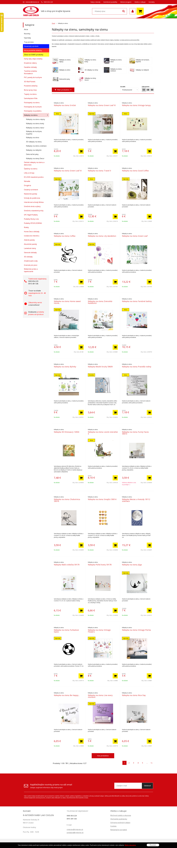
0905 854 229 (48, 2)
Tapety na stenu (30, 94)
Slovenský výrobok (31, 46)
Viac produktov (103, 756)
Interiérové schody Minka (34, 202)
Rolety (26, 227)
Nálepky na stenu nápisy (35, 119)
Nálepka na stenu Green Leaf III (68, 170)
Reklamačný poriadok (118, 830)
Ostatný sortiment (31, 190)
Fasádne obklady (30, 67)
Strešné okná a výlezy (32, 206)
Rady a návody (95, 2)
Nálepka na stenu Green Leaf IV (102, 105)
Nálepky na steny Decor (35, 158)
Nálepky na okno (32, 137)
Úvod (53, 23)
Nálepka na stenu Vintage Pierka (136, 630)
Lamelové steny (30, 248)
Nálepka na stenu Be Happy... (67, 695)
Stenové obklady (30, 252)
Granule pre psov (30, 265)
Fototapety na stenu (32, 102)
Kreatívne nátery (30, 63)
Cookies (113, 826)
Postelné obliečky (30, 86)
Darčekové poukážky (110, 2)
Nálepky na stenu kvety (35, 123)
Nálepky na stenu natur (35, 128)
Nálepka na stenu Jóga (132, 564)
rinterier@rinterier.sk (32, 2)
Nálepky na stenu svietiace (36, 146)
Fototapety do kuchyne (33, 107)
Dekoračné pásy (32, 154)
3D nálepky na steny (34, 142)
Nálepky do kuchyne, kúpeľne (34, 132)
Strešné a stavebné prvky (33, 210)
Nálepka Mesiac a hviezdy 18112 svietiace (136, 500)
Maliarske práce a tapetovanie (31, 270)
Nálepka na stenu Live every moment (100, 696)
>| (151, 763)
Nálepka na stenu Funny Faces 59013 (135, 433)
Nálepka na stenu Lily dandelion (102, 236)
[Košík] (141, 11)
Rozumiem (153, 845)
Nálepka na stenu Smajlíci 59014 (102, 499)
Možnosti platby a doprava (120, 815)
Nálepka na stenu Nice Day (134, 695)
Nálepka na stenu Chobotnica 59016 (67, 500)
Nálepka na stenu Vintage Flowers (99, 631)
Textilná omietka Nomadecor (30, 72)
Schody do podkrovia (32, 198)
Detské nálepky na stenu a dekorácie (34, 163)
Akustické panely (30, 244)
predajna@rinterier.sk (75, 832)
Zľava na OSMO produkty (33, 54)
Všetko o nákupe (140, 2)
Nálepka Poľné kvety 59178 (99, 564)
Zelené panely (29, 240)
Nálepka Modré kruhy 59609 (100, 366)
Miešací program (125, 2)
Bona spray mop (30, 90)
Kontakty (152, 2)
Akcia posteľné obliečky (33, 50)
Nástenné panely (30, 194)
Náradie (27, 181)
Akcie (26, 29)
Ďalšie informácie (130, 845)
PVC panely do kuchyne (33, 77)
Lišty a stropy (29, 173)
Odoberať (147, 786)
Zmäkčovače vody (31, 261)
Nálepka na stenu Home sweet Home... (67, 302)
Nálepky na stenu (30, 115)
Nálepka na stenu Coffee (64, 236)
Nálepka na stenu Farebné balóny (137, 301)
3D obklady (28, 257)
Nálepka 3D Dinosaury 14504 (66, 432)
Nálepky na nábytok (33, 150)
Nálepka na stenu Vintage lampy (136, 105)
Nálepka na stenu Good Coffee (135, 170)
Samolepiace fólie (30, 98)
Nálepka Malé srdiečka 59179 (66, 564)
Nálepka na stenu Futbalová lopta (66, 631)
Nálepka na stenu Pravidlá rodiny (136, 366)
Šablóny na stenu (30, 169)
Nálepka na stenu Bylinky (65, 366)
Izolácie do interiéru (31, 236)
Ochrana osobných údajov (120, 822)
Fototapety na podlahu (32, 111)
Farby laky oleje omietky (33, 59)
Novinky (27, 34)
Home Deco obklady (31, 231)
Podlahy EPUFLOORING (33, 223)
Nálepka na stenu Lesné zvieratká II (103, 433)
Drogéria (27, 185)
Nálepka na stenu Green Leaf (135, 236)
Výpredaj (27, 38)
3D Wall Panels (29, 81)
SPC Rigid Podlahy (31, 215)
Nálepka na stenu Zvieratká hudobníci (100, 302)
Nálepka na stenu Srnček (65, 105)
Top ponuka (28, 42)
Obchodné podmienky (118, 819)
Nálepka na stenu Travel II (99, 170)
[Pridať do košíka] (81, 151)
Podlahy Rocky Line (31, 219)
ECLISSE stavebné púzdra (33, 177)
